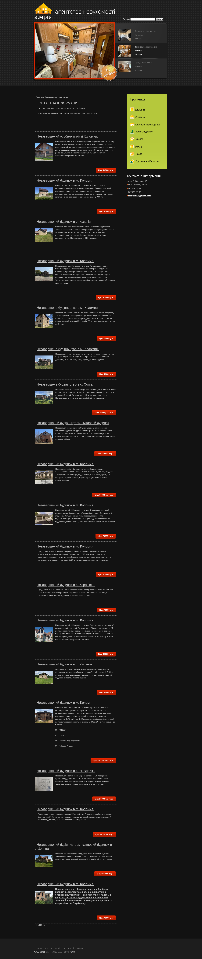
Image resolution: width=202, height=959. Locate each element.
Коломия (79, 948)
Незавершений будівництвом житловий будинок (73, 423)
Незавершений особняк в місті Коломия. (67, 136)
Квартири (140, 109)
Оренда (139, 139)
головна (38, 948)
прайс (58, 948)
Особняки (140, 117)
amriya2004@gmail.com (139, 195)
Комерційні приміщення (147, 125)
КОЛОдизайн (57, 952)
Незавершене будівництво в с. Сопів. (65, 384)
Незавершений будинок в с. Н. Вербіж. (66, 771)
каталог (48, 948)
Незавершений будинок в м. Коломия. (65, 180)
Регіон (138, 147)
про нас (68, 948)
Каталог (39, 97)
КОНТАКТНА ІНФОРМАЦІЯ (57, 103)
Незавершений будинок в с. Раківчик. (65, 664)
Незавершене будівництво (56, 97)
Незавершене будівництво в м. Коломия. (68, 308)
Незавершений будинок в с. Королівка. (66, 585)
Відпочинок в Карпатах (147, 161)
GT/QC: (66, 952)
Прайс (138, 154)
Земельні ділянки (144, 132)
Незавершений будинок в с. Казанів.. (65, 221)
